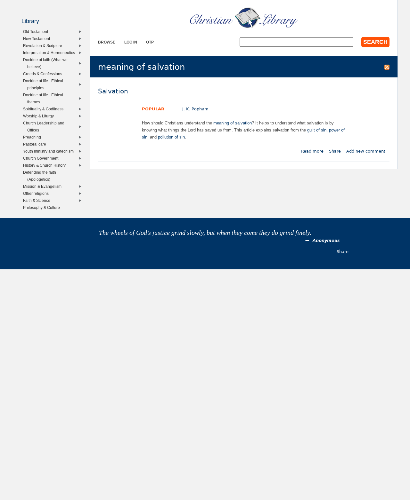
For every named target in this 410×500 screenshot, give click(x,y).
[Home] (244, 17)
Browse (106, 42)
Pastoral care (36, 144)
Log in (130, 42)
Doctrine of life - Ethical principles (44, 84)
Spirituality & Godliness (45, 109)
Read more (312, 151)
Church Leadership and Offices (45, 126)
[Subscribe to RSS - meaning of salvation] (387, 67)
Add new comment (365, 151)
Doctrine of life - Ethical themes (44, 98)
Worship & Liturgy (40, 116)
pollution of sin (171, 137)
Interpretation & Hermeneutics (50, 53)
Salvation (113, 91)
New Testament (38, 38)
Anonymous (326, 240)
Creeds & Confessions (44, 74)
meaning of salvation (232, 123)
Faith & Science (38, 200)
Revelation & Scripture (44, 46)
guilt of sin (316, 130)
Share (335, 151)
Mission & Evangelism (44, 186)
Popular (153, 109)
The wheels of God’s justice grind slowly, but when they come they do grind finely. (205, 232)
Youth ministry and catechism (50, 151)
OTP (150, 42)
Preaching (33, 137)
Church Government (42, 158)
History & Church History (46, 165)
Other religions (37, 193)
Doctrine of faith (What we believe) (47, 63)
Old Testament (37, 31)
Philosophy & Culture (43, 207)
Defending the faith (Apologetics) (41, 175)
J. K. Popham (195, 109)
